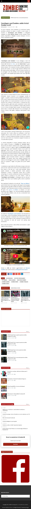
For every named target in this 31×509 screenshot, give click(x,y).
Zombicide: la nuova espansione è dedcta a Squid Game (15, 299)
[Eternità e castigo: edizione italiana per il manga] (4, 373)
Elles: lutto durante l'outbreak (9, 417)
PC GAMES (4, 280)
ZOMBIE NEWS (14, 281)
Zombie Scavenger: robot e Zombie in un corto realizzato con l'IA (16, 414)
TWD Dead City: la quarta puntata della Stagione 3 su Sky (25, 299)
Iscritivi (15, 444)
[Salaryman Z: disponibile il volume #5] (4, 396)
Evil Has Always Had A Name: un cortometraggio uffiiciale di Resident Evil (15, 429)
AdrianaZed (4, 27)
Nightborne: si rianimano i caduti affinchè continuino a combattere (14, 410)
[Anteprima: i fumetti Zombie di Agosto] (4, 381)
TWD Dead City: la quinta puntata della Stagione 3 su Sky (5, 299)
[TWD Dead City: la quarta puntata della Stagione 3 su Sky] (25, 294)
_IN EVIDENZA (9, 278)
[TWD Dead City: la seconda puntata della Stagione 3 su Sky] (4, 359)
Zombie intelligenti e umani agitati (10, 421)
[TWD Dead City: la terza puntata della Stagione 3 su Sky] (4, 352)
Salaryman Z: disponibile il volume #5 (16, 393)
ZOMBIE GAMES (5, 281)
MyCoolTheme (10, 507)
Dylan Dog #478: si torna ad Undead (16, 386)
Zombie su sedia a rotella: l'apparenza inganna (12, 425)
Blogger (27, 507)
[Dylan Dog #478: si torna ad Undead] (4, 388)
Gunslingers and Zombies (14, 213)
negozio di (13, 189)
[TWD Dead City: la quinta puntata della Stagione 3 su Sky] (5, 294)
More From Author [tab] (15, 288)
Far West (13, 64)
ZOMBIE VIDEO (5, 283)
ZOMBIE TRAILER (24, 281)
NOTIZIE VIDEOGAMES (19, 278)
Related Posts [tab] (5, 288)
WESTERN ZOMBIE (21, 280)
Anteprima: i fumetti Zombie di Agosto (16, 378)
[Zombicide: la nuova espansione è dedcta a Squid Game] (15, 294)
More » (7, 17)
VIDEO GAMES (12, 280)
